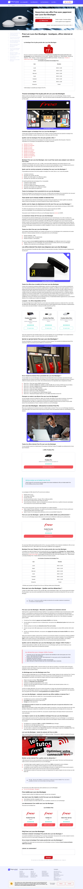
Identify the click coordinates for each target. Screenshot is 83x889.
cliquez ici (64, 860)
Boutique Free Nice (28, 148)
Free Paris (21, 871)
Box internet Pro (33, 877)
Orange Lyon (33, 874)
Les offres (69, 2)
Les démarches (34, 2)
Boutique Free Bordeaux (29, 154)
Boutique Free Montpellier (29, 152)
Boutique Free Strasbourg (29, 155)
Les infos (53, 2)
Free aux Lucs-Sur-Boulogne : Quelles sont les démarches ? (15, 53)
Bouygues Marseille (45, 873)
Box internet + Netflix (34, 876)
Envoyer (48, 857)
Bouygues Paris (22, 873)
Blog (54, 877)
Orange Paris (22, 874)
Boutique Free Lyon (28, 146)
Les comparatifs (24, 2)
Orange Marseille (45, 874)
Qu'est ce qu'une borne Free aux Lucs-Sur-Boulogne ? (15, 45)
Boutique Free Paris (28, 144)
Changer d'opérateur (45, 875)
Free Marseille (44, 871)
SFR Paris (21, 872)
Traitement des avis (57, 876)
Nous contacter (56, 873)
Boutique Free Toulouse (29, 149)
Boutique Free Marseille (29, 145)
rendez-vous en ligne (33, 554)
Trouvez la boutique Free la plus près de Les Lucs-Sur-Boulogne (15, 34)
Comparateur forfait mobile (24, 876)
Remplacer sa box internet (24, 877)
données (56, 212)
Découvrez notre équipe (58, 872)
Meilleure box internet (45, 876)
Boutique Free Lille (28, 157)
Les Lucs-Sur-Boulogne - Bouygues (31, 789)
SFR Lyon (32, 872)
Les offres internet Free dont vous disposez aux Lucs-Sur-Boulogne (15, 41)
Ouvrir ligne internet (34, 875)
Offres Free (44, 20)
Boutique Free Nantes (28, 151)
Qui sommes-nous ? (57, 871)
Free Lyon (32, 871)
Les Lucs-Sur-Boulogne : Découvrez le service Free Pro (15, 49)
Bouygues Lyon (33, 873)
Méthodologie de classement (58, 875)
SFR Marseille (44, 872)
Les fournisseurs (44, 2)
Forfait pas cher (22, 875)
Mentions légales (56, 874)
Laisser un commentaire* (29, 848)
